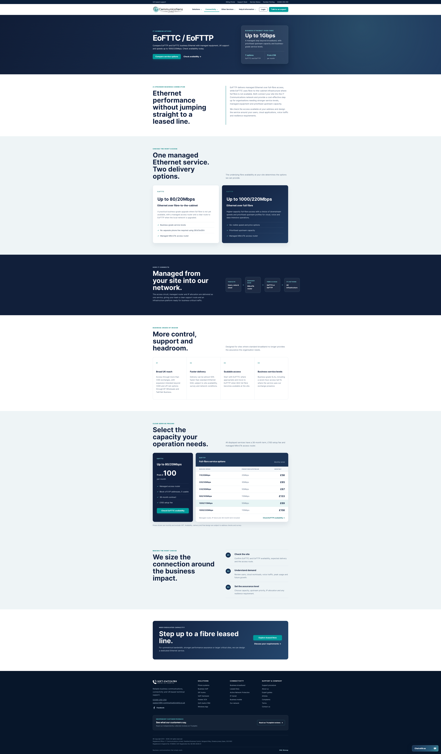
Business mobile (236, 699)
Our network (234, 703)
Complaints (266, 699)
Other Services (228, 9)
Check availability (192, 56)
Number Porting (268, 2)
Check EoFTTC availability (172, 510)
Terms (264, 703)
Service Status (255, 2)
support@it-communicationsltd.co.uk (169, 703)
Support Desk (242, 2)
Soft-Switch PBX (204, 703)
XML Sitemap (283, 750)
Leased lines (234, 689)
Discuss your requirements (267, 644)
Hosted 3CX (202, 699)
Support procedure (269, 685)
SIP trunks (202, 692)
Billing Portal (230, 2)
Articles (264, 696)
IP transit (233, 696)
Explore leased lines (268, 637)
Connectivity (211, 9)
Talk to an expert (278, 9)
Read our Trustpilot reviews (271, 723)
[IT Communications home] (168, 9)
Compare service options (166, 56)
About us (265, 689)
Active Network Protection (240, 692)
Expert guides (267, 692)
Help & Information (247, 9)
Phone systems (203, 685)
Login (263, 9)
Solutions (197, 9)
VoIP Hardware (203, 696)
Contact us (266, 707)
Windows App (203, 707)
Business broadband (237, 685)
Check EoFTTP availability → (274, 518)
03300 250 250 (282, 2)
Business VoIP (203, 689)
